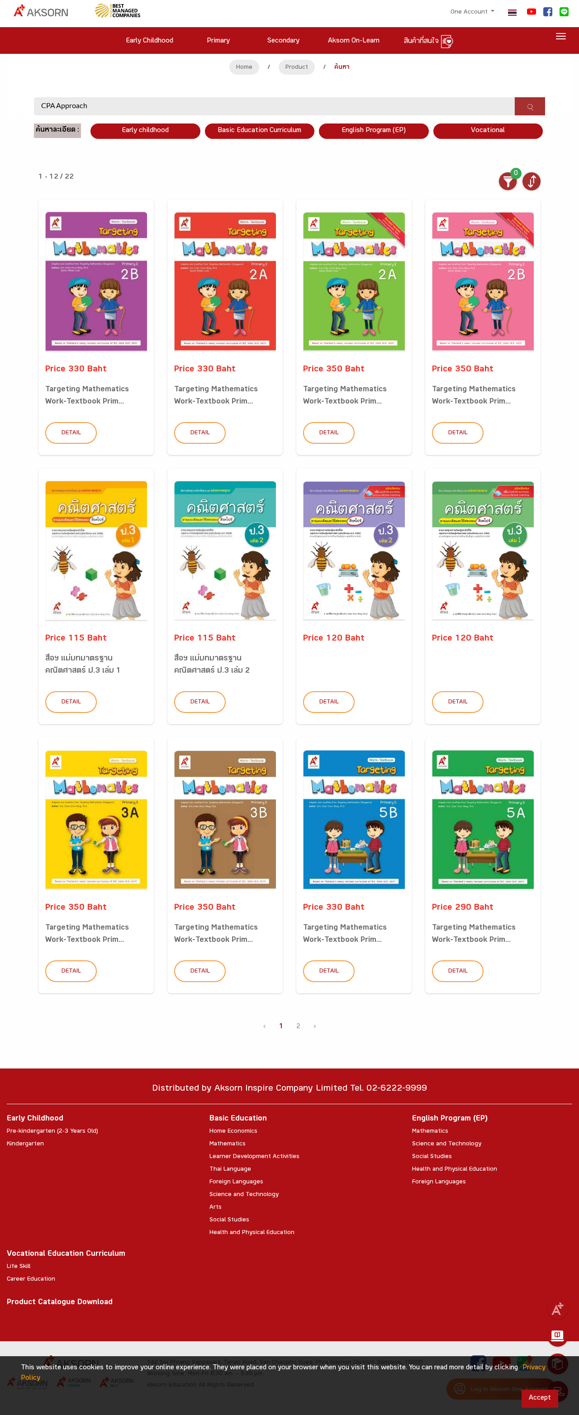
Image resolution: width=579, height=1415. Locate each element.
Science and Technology (244, 1195)
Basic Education (238, 1119)
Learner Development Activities (254, 1157)
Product (296, 68)
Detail (71, 433)
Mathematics (227, 1144)
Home (244, 68)
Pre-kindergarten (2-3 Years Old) (52, 1132)
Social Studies (229, 1220)
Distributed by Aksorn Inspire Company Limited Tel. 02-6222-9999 (289, 1089)
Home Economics (233, 1132)
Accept (540, 1398)
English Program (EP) (374, 131)
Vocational (488, 131)
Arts (215, 1208)
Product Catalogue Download (60, 1303)
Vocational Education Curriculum (66, 1254)
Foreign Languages (236, 1182)
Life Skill (18, 1267)
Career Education (31, 1279)
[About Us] (557, 1308)
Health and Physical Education (251, 1233)
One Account (470, 12)
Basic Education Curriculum (259, 131)
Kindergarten (25, 1144)
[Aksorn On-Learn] (557, 1336)
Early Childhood (35, 1119)
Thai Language (230, 1170)
